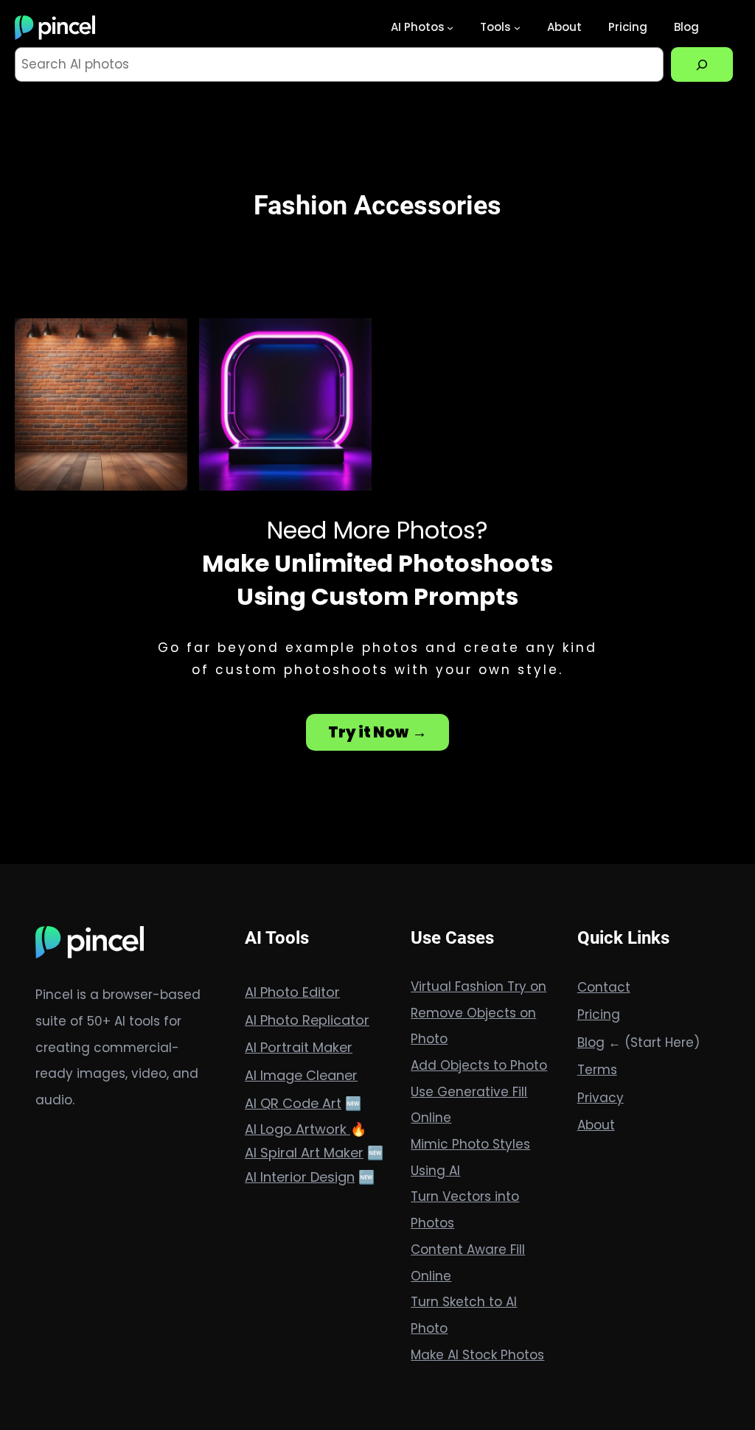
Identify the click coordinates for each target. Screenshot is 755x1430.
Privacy (600, 1098)
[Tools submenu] (517, 27)
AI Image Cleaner (301, 1075)
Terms (597, 1070)
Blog (591, 1042)
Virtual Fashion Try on (478, 986)
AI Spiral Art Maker (304, 1152)
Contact (603, 987)
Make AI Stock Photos (477, 1355)
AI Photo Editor (292, 992)
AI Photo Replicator (307, 1020)
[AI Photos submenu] (450, 27)
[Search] (702, 65)
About (596, 1125)
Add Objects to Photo (479, 1065)
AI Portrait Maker (298, 1047)
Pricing (598, 1014)
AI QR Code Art (293, 1103)
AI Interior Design (300, 1177)
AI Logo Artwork (297, 1129)
